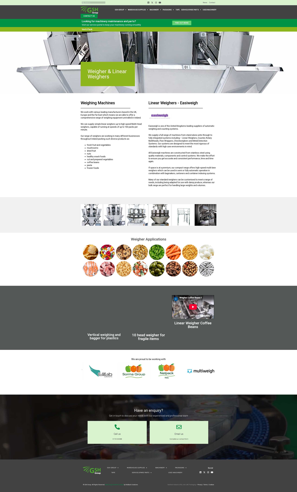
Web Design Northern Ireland (114, 484)
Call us (117, 434)
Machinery (154, 10)
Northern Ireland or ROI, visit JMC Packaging (182, 484)
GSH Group (119, 10)
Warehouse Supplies (137, 10)
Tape (178, 10)
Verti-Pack (87, 29)
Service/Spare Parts (190, 10)
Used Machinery (209, 10)
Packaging (167, 10)
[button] (84, 371)
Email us (179, 434)
